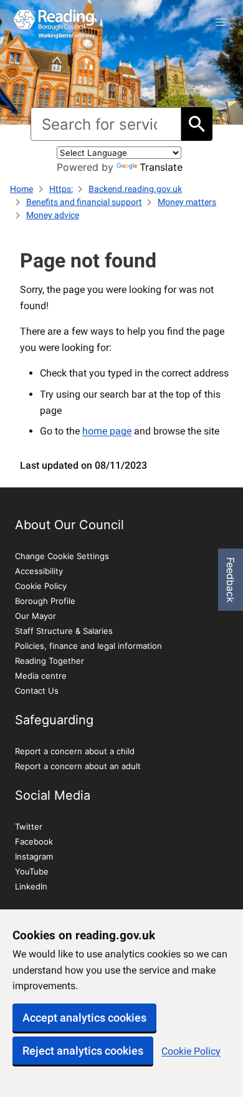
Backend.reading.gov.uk (135, 189)
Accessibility (39, 571)
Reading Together (49, 661)
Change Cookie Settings (62, 556)
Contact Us (37, 691)
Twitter (28, 826)
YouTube (32, 871)
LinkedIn (31, 886)
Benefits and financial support (84, 202)
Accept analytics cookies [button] (84, 1017)
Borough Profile (45, 601)
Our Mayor (35, 616)
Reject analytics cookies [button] (82, 1050)
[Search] (196, 124)
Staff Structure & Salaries (64, 631)
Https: (61, 189)
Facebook (34, 841)
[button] (220, 22)
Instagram (34, 856)
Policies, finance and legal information (88, 646)
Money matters (187, 202)
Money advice (52, 215)
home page (106, 431)
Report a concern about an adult (78, 766)
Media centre (41, 676)
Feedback (230, 580)
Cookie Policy (191, 1051)
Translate (161, 167)
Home (21, 189)
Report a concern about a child (75, 751)
